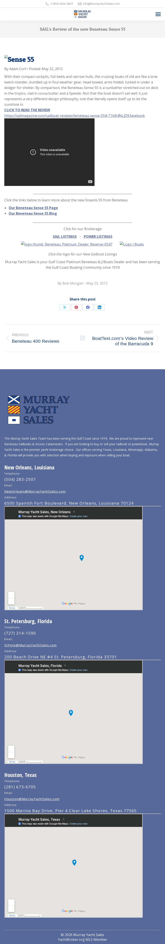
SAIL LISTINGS (65, 236)
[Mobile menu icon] (158, 14)
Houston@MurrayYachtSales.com (32, 799)
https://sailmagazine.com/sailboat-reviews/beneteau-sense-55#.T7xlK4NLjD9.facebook (74, 115)
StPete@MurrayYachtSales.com (30, 645)
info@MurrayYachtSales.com (101, 3)
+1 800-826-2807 (61, 3)
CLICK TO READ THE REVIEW (27, 110)
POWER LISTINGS (98, 236)
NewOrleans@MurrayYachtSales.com (35, 491)
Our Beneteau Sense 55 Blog (33, 213)
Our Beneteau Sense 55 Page (33, 207)
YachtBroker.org (71, 939)
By (70, 283)
